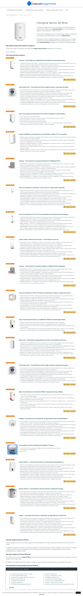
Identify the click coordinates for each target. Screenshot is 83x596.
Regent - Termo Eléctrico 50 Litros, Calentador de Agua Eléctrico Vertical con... (43, 515)
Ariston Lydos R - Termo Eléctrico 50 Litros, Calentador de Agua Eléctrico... (41, 462)
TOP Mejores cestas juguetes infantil (21, 584)
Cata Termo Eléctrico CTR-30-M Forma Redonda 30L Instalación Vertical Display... (44, 214)
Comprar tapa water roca (18, 579)
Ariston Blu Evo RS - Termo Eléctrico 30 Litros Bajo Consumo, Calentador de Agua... (44, 87)
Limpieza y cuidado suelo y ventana (54, 10)
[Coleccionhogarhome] (41, 3)
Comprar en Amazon (70, 79)
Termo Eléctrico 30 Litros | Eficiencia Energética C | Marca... (37, 445)
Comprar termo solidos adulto (53, 579)
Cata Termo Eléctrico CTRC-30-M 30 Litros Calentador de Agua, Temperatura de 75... (45, 293)
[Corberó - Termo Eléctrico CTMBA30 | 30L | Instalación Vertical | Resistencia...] (12, 65)
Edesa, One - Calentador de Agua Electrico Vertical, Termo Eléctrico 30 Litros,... (43, 340)
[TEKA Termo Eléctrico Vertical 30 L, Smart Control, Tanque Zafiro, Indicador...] (12, 190)
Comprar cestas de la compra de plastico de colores (59, 584)
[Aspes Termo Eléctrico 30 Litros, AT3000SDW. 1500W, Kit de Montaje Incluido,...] (12, 324)
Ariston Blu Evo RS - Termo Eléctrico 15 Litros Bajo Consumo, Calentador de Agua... (44, 365)
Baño (67, 10)
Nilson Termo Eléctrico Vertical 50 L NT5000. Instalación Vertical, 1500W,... (41, 392)
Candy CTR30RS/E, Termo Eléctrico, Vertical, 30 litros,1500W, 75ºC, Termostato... (43, 134)
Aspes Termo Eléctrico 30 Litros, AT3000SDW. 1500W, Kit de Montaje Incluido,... (42, 319)
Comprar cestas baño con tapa (54, 582)
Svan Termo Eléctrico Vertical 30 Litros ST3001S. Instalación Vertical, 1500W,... (42, 114)
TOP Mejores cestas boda (18, 580)
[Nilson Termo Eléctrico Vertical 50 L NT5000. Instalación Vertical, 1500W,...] (12, 396)
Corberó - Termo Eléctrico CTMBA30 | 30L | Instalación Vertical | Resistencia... (42, 60)
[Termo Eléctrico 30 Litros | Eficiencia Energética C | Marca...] (12, 450)
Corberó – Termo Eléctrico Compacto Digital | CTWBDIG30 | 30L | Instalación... (42, 266)
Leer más (41, 594)
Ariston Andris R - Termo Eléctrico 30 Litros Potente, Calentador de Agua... (41, 489)
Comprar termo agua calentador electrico (22, 577)
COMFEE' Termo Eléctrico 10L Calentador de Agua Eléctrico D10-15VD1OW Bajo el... (43, 418)
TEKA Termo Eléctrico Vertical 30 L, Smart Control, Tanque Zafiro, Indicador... (42, 187)
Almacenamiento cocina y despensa (34, 10)
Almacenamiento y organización (15, 10)
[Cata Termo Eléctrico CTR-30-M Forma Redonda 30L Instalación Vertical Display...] (12, 219)
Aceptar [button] (78, 592)
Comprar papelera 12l (17, 582)
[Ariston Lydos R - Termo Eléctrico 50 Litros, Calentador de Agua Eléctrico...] (12, 466)
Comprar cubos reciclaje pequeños (54, 580)
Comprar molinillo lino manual (53, 575)
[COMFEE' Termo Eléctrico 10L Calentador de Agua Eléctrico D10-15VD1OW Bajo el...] (12, 423)
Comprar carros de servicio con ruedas (22, 574)
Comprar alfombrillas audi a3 (19, 575)
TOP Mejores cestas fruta (52, 577)
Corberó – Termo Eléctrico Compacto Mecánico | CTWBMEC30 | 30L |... (40, 161)
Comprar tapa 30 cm (51, 574)
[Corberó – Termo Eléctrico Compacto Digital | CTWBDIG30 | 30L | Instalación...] (12, 270)
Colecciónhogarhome (11, 15)
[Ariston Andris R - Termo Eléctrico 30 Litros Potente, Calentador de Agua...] (12, 493)
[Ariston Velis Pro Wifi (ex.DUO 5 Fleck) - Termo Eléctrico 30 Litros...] (12, 244)
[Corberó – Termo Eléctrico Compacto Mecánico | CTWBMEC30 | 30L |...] (12, 165)
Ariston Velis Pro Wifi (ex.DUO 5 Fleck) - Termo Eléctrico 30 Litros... (39, 239)
